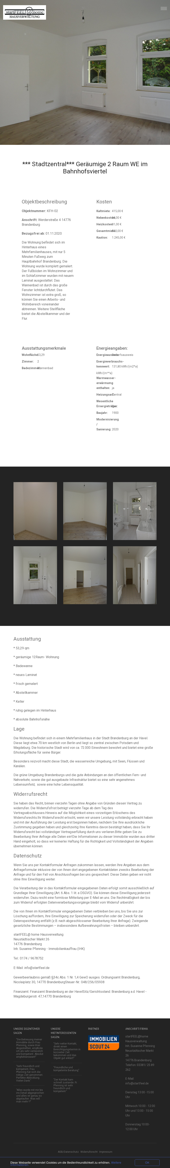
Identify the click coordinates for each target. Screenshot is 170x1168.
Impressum (105, 1151)
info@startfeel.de (37, 968)
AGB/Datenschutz (68, 1151)
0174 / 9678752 (32, 958)
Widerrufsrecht (89, 1151)
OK (147, 1162)
